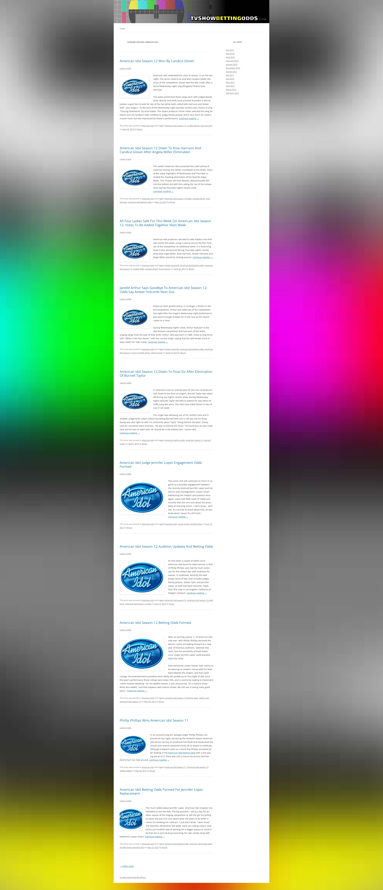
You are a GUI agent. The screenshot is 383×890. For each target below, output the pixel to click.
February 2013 (232, 60)
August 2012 (231, 71)
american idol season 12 (175, 125)
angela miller (138, 269)
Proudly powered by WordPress (133, 877)
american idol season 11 (175, 767)
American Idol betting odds (181, 752)
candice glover (193, 125)
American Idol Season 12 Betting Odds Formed (155, 622)
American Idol (148, 125)
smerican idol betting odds (140, 202)
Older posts (127, 866)
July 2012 (230, 75)
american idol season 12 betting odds (181, 698)
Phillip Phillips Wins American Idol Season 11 (154, 720)
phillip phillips (126, 770)
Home (122, 28)
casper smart (183, 524)
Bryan (139, 129)
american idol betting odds (192, 265)
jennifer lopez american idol (132, 847)
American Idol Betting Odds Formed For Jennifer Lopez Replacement (161, 791)
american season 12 (194, 440)
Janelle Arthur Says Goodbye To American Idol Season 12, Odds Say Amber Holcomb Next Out (163, 289)
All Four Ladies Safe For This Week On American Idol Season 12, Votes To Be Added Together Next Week (165, 223)
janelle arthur (144, 352)
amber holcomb (172, 265)
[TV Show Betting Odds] (191, 12)
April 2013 (230, 57)
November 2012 (233, 68)
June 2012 (230, 78)
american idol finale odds (201, 843)
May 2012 (230, 82)
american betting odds (175, 440)
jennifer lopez (196, 524)
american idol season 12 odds (138, 603)
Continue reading (189, 118)
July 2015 (230, 50)
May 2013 (230, 53)
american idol (171, 524)
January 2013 (231, 64)
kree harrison (206, 125)
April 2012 (230, 86)
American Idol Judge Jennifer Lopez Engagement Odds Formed (161, 464)
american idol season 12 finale (178, 198)
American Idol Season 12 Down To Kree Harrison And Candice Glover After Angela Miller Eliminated (160, 150)
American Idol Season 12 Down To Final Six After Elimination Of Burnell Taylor (166, 373)
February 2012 (232, 93)
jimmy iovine (156, 352)
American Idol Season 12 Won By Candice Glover (157, 61)
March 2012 (231, 89)
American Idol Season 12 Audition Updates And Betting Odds (166, 546)
